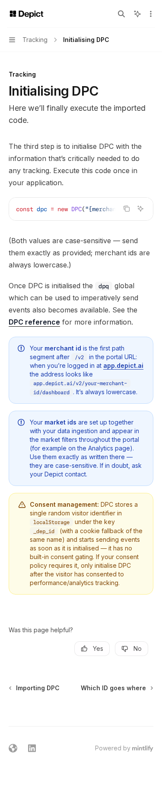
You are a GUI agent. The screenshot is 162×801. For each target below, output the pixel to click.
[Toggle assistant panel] (137, 14)
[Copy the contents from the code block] (126, 208)
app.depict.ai (123, 365)
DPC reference (34, 322)
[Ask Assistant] (140, 208)
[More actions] (150, 14)
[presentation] (81, 209)
